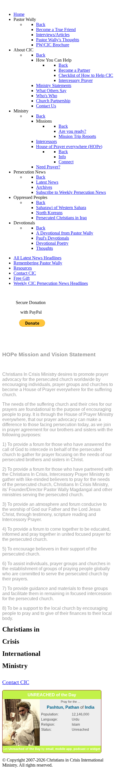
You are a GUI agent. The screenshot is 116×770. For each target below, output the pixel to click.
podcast (79, 749)
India (89, 707)
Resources (23, 268)
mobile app (63, 749)
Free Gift (22, 278)
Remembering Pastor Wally (38, 263)
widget (95, 749)
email (49, 749)
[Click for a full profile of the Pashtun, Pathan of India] (21, 745)
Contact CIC (25, 273)
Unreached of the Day (24, 749)
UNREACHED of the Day (52, 694)
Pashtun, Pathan (63, 707)
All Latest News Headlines (37, 257)
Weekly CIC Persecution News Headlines (51, 283)
